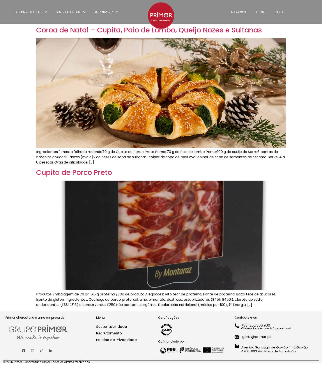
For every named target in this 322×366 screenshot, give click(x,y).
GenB (261, 11)
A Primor (104, 11)
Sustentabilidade (111, 326)
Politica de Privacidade (116, 339)
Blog (279, 11)
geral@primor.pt (256, 336)
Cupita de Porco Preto (74, 172)
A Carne (238, 11)
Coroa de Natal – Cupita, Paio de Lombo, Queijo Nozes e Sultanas (149, 30)
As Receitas (68, 11)
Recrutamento (109, 333)
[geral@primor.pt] (237, 337)
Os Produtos (28, 11)
